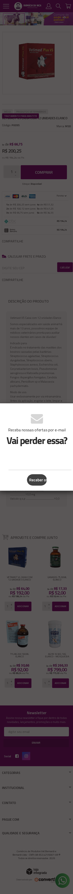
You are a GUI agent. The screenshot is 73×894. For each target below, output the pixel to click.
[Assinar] (37, 480)
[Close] (68, 409)
